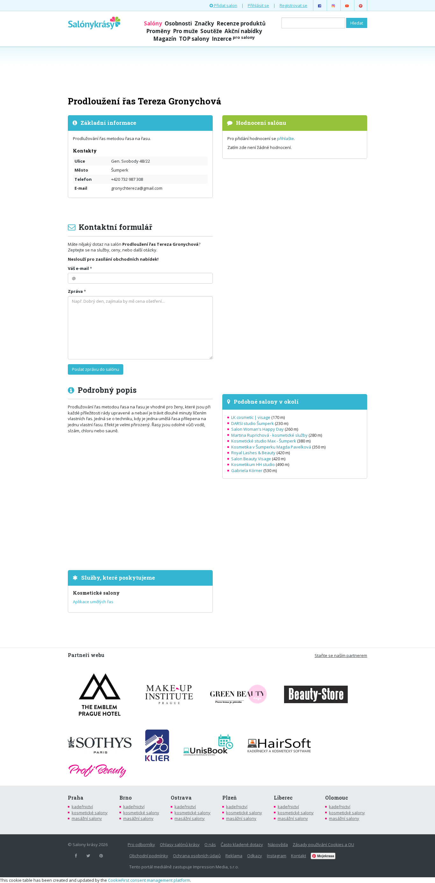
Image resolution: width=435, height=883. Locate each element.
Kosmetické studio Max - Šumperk (263, 441)
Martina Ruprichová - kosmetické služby (269, 435)
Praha (75, 798)
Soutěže (211, 31)
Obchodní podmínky (148, 855)
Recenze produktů (241, 23)
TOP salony (194, 38)
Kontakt (298, 855)
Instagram (276, 855)
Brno (125, 798)
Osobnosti (178, 23)
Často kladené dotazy (242, 844)
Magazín (164, 38)
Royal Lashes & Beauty (253, 453)
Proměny (158, 31)
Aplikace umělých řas (93, 601)
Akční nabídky (243, 31)
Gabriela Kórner (246, 470)
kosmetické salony (90, 813)
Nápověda (278, 844)
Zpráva (75, 291)
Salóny (153, 23)
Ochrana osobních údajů (197, 855)
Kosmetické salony (96, 593)
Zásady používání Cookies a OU (323, 844)
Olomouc (336, 798)
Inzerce (233, 38)
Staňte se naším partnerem (341, 655)
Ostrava (181, 798)
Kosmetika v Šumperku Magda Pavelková (271, 447)
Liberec (283, 798)
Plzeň (229, 798)
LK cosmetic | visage (250, 417)
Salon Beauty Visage (251, 459)
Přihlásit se (258, 5)
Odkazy (254, 855)
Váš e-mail (78, 268)
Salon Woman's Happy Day (257, 429)
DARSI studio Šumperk (252, 423)
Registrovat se (293, 5)
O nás (210, 844)
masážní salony (87, 818)
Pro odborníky (141, 844)
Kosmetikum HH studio (253, 464)
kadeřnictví (82, 806)
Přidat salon (225, 5)
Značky (204, 23)
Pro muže (185, 31)
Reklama (233, 855)
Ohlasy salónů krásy (180, 844)
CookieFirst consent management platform (149, 880)
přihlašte (285, 138)
